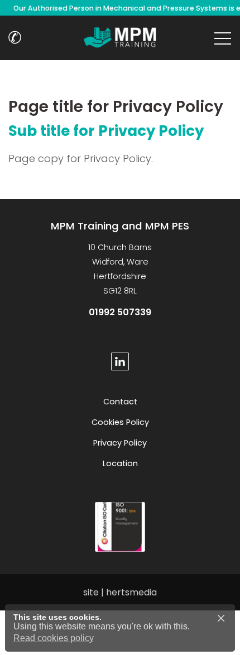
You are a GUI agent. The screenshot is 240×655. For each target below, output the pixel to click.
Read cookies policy (53, 638)
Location (120, 463)
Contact (120, 401)
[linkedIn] (120, 361)
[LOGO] (120, 38)
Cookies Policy (120, 422)
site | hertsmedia (120, 592)
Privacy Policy (120, 442)
